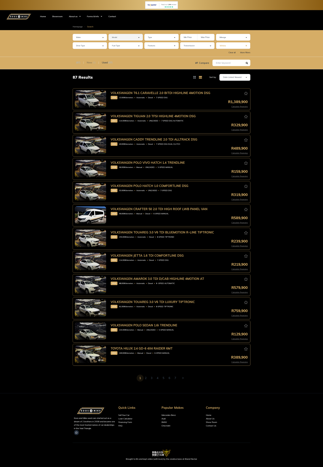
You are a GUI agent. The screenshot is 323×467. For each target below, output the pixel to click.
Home (43, 16)
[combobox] (90, 37)
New (91, 62)
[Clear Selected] (246, 45)
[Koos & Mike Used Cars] (19, 16)
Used (107, 62)
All (76, 62)
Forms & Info (93, 16)
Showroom (57, 16)
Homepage (78, 26)
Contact (112, 16)
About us (73, 16)
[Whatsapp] (76, 432)
